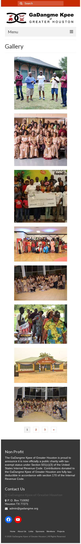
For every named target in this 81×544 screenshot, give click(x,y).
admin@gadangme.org (23, 508)
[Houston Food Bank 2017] (40, 196)
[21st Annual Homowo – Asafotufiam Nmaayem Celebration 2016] (40, 283)
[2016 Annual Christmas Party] (40, 244)
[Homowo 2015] (40, 404)
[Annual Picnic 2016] (40, 324)
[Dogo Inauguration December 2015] (40, 365)
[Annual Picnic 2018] (40, 83)
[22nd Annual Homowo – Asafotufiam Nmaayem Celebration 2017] (40, 139)
